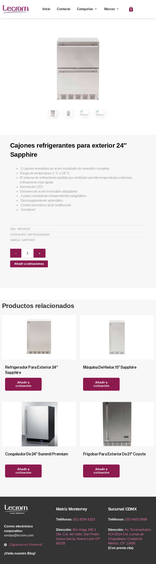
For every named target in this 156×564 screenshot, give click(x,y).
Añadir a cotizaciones (29, 263)
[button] (87, 9)
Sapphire (28, 240)
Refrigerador (39, 234)
